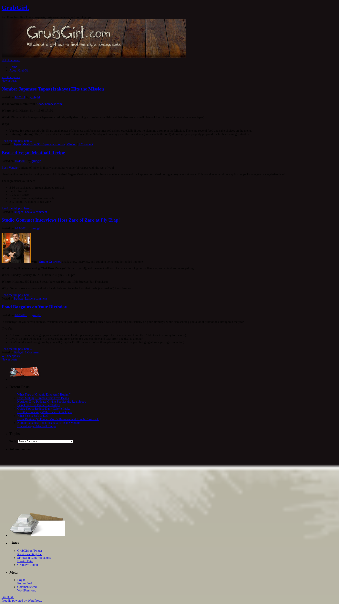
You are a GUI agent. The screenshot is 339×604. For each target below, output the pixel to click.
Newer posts (11, 80)
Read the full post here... (17, 140)
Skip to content (11, 60)
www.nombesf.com (49, 104)
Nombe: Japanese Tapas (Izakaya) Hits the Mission (53, 88)
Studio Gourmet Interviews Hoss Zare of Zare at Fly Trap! (61, 220)
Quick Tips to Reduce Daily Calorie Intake (43, 408)
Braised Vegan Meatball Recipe (33, 152)
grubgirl (35, 97)
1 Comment (85, 144)
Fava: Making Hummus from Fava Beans (43, 398)
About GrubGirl (19, 70)
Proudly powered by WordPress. (22, 600)
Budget (18, 212)
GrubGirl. (15, 7)
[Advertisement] (127, 482)
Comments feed (27, 587)
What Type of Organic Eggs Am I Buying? (44, 394)
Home (13, 67)
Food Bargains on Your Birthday (34, 306)
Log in (21, 579)
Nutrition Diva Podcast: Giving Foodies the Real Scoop (51, 401)
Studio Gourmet (50, 261)
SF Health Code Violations (34, 557)
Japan (17, 144)
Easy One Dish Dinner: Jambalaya (38, 405)
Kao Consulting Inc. (29, 554)
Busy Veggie (9, 167)
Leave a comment (36, 212)
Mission (71, 144)
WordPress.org (26, 590)
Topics (13, 441)
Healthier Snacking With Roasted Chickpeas (44, 412)
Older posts (11, 77)
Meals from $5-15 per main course (43, 144)
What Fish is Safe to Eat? (32, 415)
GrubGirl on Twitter (29, 550)
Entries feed (24, 583)
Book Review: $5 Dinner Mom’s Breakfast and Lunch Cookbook (58, 419)
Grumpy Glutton (27, 564)
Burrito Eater (25, 561)
